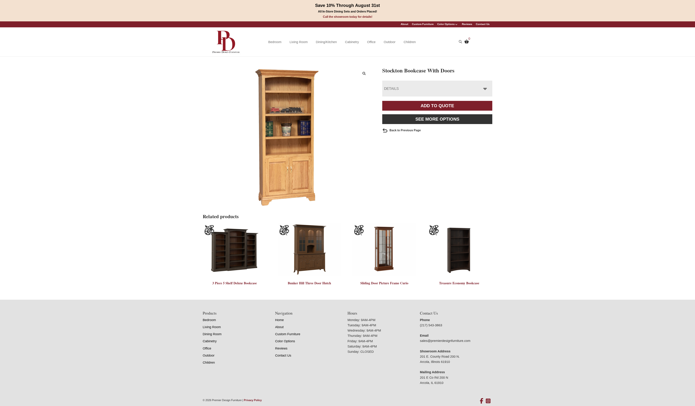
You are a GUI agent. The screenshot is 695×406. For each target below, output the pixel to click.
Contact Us (483, 24)
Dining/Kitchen (326, 42)
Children (410, 42)
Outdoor (389, 42)
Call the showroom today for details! (347, 16)
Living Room (299, 42)
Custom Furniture (423, 24)
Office (371, 42)
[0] (465, 42)
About (404, 24)
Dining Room (212, 334)
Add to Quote (437, 105)
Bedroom (274, 42)
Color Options (446, 24)
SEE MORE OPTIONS (437, 119)
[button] (364, 73)
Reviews (467, 24)
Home (279, 320)
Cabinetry (352, 42)
